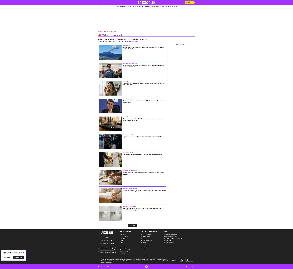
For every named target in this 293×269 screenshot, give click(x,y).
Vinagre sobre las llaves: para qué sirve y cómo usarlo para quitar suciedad (143, 173)
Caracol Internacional (125, 249)
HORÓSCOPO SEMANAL (125, 6)
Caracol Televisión (124, 236)
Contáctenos (143, 242)
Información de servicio (128, 63)
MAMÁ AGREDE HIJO (150, 6)
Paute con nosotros (145, 246)
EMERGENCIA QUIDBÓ (138, 6)
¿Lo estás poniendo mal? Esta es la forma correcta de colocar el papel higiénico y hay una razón (142, 209)
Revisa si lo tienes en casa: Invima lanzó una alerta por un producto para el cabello (144, 83)
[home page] (146, 2)
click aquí (134, 41)
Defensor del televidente (146, 236)
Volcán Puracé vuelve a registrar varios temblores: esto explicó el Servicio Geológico (143, 48)
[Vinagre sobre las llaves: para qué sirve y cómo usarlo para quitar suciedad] (110, 177)
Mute (180, 267)
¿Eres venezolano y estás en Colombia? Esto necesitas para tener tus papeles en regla (143, 66)
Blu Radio (122, 240)
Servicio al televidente (146, 234)
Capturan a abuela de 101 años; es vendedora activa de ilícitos (142, 137)
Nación (124, 45)
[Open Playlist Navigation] (194, 266)
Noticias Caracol (123, 234)
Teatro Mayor (123, 247)
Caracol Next (123, 253)
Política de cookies (168, 240)
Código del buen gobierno (146, 240)
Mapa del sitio (144, 247)
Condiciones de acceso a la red (170, 234)
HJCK (121, 242)
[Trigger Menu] (99, 2)
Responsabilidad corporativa (170, 236)
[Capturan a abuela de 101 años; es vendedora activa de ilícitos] (110, 141)
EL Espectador (123, 246)
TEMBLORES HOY (160, 6)
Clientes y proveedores (146, 244)
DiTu (121, 244)
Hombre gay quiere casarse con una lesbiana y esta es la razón (142, 154)
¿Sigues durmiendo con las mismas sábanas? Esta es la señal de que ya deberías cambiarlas (144, 191)
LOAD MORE (132, 225)
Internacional (126, 99)
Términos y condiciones (169, 242)
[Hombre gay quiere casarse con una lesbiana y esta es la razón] (110, 159)
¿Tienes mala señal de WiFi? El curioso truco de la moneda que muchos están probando (142, 119)
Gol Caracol (122, 238)
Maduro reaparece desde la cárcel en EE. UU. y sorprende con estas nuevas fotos (144, 101)
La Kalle (100, 31)
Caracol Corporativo (124, 251)
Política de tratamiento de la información (173, 238)
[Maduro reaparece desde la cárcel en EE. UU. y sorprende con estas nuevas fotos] (110, 106)
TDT (142, 238)
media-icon (146, 266)
